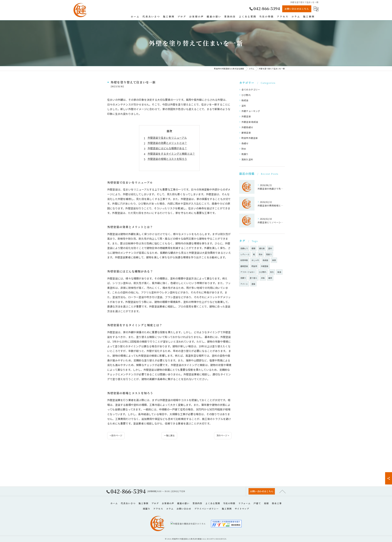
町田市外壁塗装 (249, 138)
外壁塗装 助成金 (249, 121)
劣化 (272, 272)
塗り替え (253, 278)
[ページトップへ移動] (282, 491)
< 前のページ (116, 435)
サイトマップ (242, 508)
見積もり (244, 248)
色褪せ (245, 143)
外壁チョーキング (250, 111)
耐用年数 (244, 260)
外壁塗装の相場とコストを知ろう (167, 159)
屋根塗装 (246, 132)
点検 (263, 278)
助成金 (245, 100)
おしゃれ (255, 260)
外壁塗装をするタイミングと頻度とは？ (171, 153)
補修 (270, 278)
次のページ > (223, 435)
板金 (279, 272)
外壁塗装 (246, 116)
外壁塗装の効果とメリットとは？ (167, 143)
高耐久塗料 (247, 159)
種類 (253, 248)
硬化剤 (262, 248)
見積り (243, 278)
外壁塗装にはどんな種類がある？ (167, 148)
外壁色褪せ (247, 127)
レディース (244, 254)
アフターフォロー (247, 272)
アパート (244, 284)
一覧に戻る (169, 435)
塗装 (253, 284)
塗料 (243, 105)
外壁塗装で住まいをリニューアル (167, 138)
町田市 (254, 266)
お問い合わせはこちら (297, 8)
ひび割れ (246, 94)
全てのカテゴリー (250, 89)
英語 (274, 260)
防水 (243, 148)
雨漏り (245, 154)
